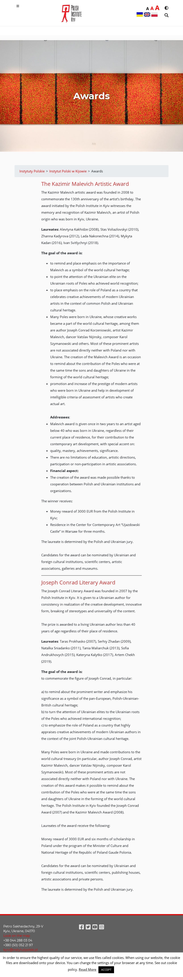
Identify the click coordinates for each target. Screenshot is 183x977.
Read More (87, 969)
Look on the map (16, 936)
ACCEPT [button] (106, 970)
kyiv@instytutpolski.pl (20, 950)
